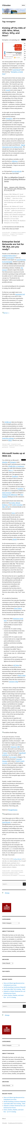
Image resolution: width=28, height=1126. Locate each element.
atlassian (21, 872)
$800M (15, 539)
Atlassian (4, 462)
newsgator (12, 234)
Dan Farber (12, 503)
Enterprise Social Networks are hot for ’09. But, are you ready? (13, 245)
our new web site (16, 171)
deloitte (16, 445)
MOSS (10, 440)
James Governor (6, 492)
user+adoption (14, 875)
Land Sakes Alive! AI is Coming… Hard (14, 989)
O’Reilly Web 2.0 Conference (16, 466)
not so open (12, 757)
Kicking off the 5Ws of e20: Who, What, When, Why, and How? (13, 32)
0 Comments (22, 875)
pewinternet (5, 447)
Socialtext (15, 476)
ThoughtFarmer (12, 810)
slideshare (15, 161)
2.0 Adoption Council (16, 232)
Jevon (13, 513)
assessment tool (20, 294)
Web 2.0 (13, 872)
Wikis (16, 872)
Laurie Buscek (16, 70)
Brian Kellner (18, 608)
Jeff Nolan (16, 665)
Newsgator (9, 118)
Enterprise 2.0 (5, 234)
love (12, 470)
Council (8, 90)
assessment (11, 445)
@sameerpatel (10, 257)
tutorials (8, 235)
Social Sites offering (8, 438)
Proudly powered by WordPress (15, 1123)
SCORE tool (8, 422)
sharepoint (16, 873)
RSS (22, 870)
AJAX (12, 870)
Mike (3, 507)
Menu (23, 5)
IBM (18, 747)
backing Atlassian (17, 859)
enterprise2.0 (5, 873)
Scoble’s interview (17, 505)
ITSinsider (6, 5)
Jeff (9, 507)
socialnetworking (6, 875)
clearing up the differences (9, 494)
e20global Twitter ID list (9, 255)
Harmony (13, 747)
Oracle (5, 753)
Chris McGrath (6, 822)
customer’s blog (13, 681)
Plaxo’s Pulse (22, 675)
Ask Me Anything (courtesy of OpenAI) (15, 987)
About (4, 1118)
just (10, 470)
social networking (6, 872)
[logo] (14, 896)
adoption (23, 232)
